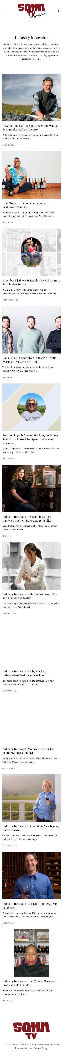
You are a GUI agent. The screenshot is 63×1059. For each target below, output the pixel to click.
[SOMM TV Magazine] (31, 11)
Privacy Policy (40, 1048)
